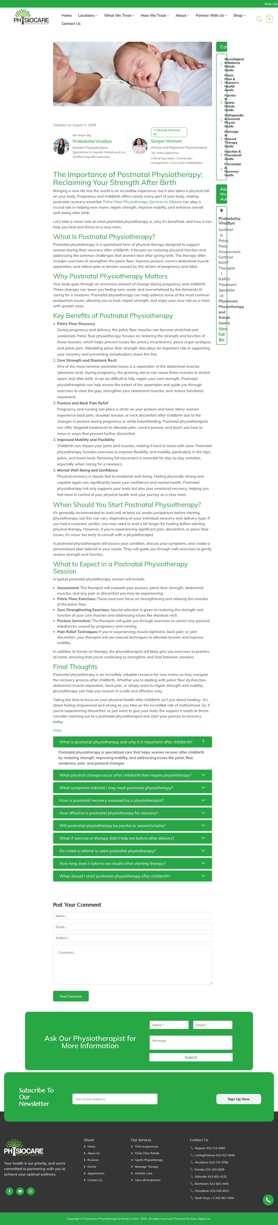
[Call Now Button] (268, 1200)
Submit (191, 1057)
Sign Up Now (239, 1099)
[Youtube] (20, 1191)
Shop (238, 15)
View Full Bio (223, 334)
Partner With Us (210, 15)
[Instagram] (31, 1191)
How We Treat (153, 15)
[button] (259, 19)
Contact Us (71, 23)
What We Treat (117, 15)
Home (67, 15)
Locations (86, 15)
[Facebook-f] (9, 1191)
